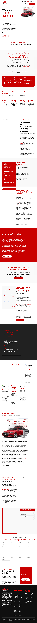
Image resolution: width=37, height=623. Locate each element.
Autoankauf (21, 143)
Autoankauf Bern (20, 607)
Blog (33, 1)
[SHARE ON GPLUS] (6, 470)
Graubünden (27, 598)
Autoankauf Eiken (26, 66)
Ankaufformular (4, 464)
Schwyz (26, 600)
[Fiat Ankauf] (13, 297)
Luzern (31, 601)
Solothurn (31, 600)
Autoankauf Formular (27, 82)
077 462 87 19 (27, 1)
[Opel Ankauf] (9, 291)
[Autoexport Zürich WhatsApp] (18, 78)
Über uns (19, 619)
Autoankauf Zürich (15, 610)
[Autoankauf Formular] (25, 78)
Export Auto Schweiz (20, 605)
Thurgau (31, 598)
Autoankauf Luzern (15, 612)
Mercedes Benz (18, 304)
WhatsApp (16, 81)
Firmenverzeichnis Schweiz (20, 615)
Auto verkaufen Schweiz (15, 602)
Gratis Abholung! (23, 514)
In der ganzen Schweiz (24, 516)
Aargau (24, 134)
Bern (25, 594)
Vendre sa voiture (15, 615)
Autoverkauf (15, 583)
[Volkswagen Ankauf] (5, 291)
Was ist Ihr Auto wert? (28, 80)
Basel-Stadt (32, 594)
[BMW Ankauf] (13, 291)
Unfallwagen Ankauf (5, 489)
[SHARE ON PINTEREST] (7, 470)
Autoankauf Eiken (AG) (8, 413)
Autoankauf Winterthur (20, 612)
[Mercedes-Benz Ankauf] (9, 297)
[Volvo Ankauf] (9, 304)
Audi (24, 304)
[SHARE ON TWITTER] (3, 470)
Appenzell (31, 593)
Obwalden (31, 602)
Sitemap (27, 619)
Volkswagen (29, 304)
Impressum (23, 619)
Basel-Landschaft (26, 597)
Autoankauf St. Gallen (15, 607)
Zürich (26, 602)
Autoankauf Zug (20, 610)
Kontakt (31, 1)
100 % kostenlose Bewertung (25, 511)
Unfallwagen (18, 204)
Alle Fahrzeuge (23, 519)
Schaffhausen (27, 601)
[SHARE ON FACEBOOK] (4, 470)
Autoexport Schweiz (20, 602)
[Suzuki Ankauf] (5, 297)
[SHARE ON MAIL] (9, 470)
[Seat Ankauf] (5, 304)
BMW (22, 304)
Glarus (31, 597)
